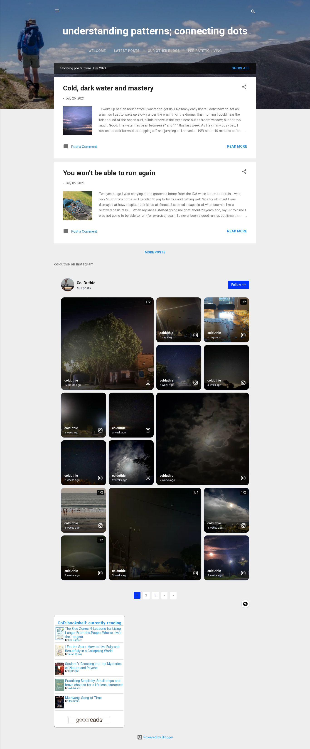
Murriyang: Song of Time (83, 698)
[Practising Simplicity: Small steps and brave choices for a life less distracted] (59, 690)
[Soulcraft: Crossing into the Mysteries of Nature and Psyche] (59, 674)
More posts (155, 252)
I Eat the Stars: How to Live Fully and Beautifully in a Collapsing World (92, 649)
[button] (244, 87)
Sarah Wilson (75, 654)
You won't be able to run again (109, 173)
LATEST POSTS (127, 51)
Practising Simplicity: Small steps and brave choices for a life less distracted (94, 683)
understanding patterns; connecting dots (155, 31)
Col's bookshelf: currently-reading (89, 622)
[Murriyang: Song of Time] (59, 707)
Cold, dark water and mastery (108, 88)
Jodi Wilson (74, 688)
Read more (237, 146)
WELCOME (97, 51)
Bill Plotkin (73, 671)
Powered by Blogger (158, 737)
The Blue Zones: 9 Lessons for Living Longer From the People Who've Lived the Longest (93, 633)
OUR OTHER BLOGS (164, 51)
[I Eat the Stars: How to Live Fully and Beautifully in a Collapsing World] (59, 655)
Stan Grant (73, 701)
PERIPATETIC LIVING (205, 51)
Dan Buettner (75, 640)
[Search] (253, 12)
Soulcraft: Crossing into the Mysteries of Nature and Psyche (93, 666)
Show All (241, 68)
